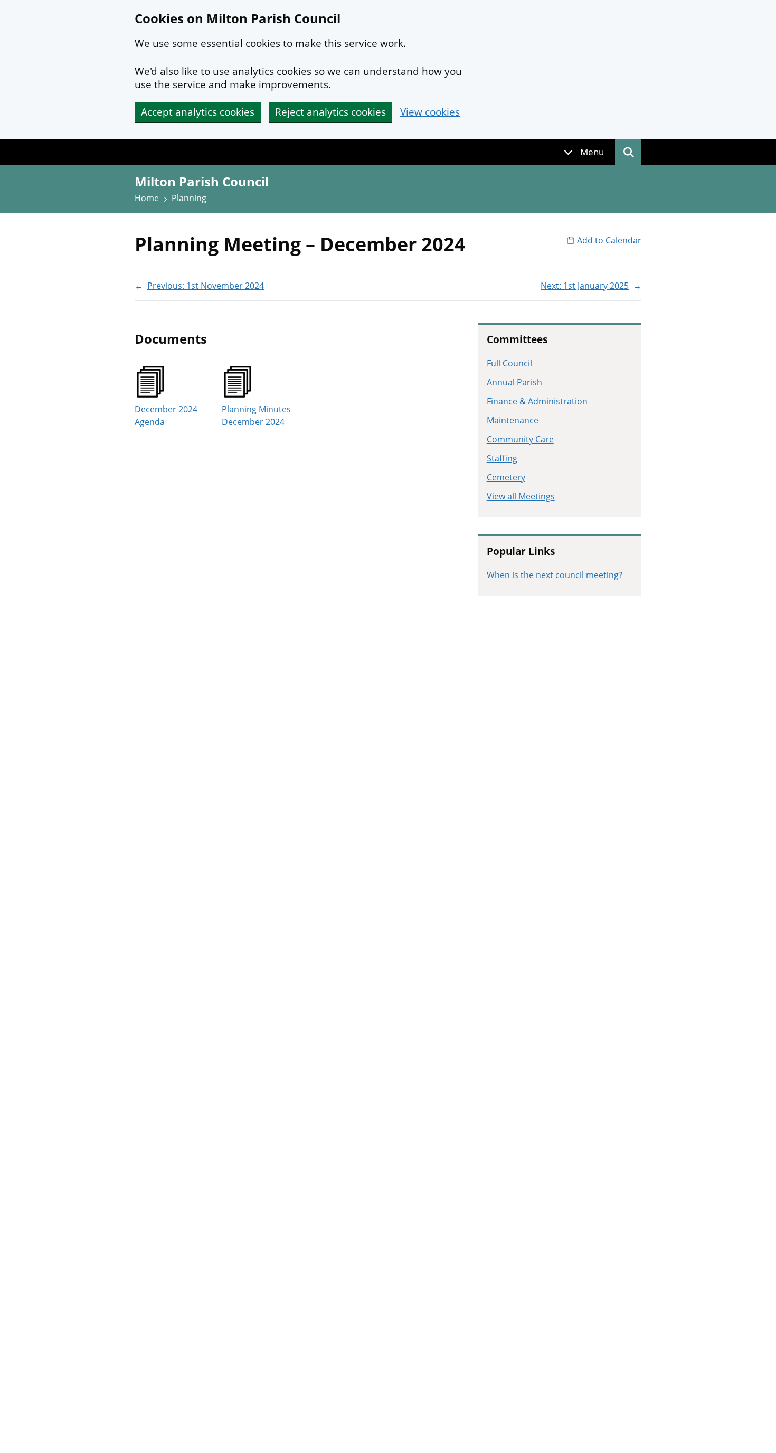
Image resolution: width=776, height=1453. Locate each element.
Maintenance (512, 420)
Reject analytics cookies (330, 112)
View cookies (430, 112)
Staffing (502, 458)
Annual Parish (514, 382)
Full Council (509, 363)
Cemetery (506, 477)
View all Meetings (521, 496)
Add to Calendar (609, 240)
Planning (189, 198)
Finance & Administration (537, 401)
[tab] (584, 152)
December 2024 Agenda (166, 415)
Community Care (520, 439)
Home (147, 198)
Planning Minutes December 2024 (256, 415)
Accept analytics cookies (197, 112)
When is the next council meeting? (554, 575)
